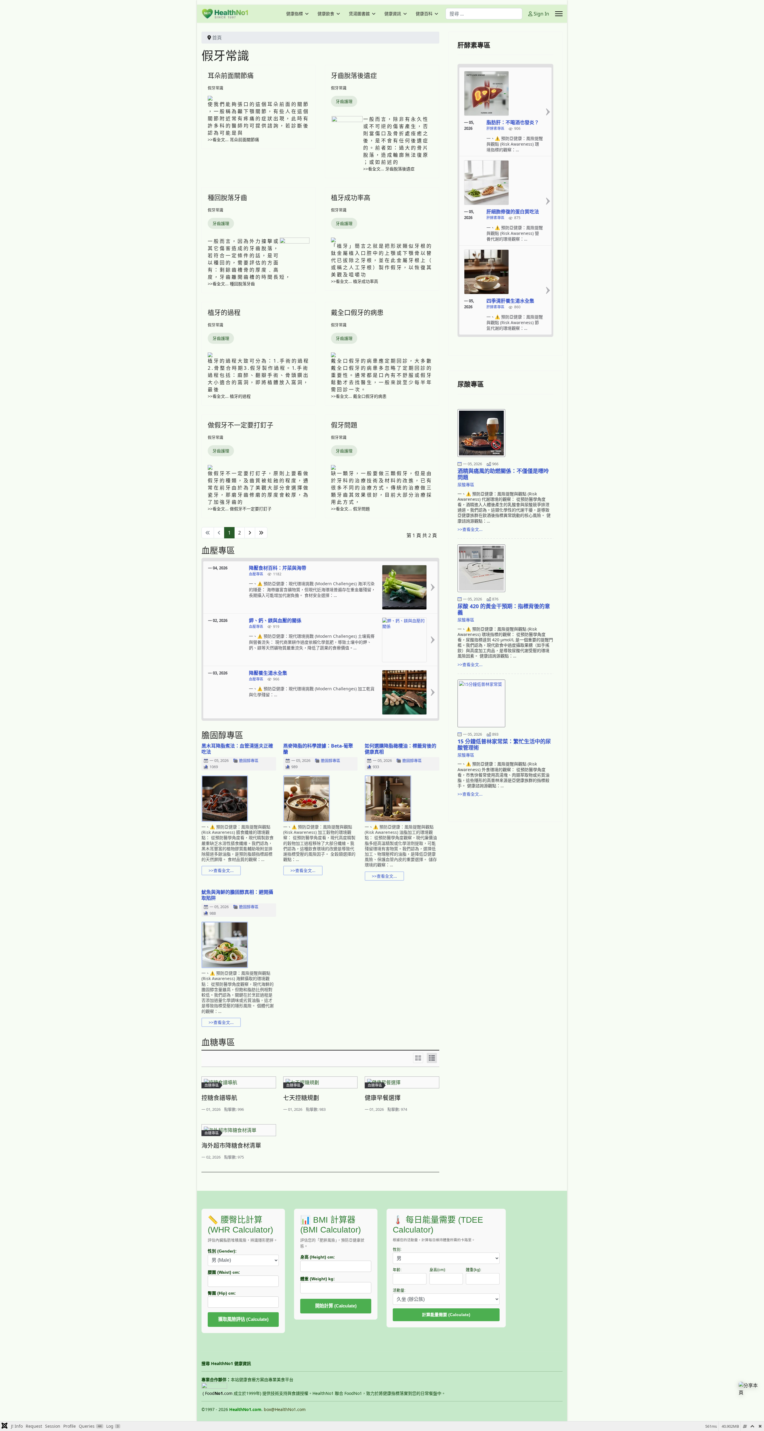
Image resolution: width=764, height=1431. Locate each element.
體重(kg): (473, 1270)
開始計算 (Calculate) (336, 1305)
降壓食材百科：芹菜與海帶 (277, 568)
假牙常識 (215, 87)
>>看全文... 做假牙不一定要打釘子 (240, 509)
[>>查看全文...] (433, 587)
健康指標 (294, 13)
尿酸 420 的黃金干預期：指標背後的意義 (504, 609)
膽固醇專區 (248, 760)
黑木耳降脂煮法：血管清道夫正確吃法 (237, 749)
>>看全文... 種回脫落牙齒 (231, 283)
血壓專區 (256, 574)
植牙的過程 (224, 312)
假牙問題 (344, 424)
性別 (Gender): (222, 1251)
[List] (432, 1058)
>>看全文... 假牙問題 (350, 509)
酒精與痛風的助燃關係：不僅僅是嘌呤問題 (503, 474)
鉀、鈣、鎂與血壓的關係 (275, 620)
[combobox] (484, 13)
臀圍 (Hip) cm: (222, 1293)
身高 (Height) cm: (317, 1257)
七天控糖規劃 (301, 1098)
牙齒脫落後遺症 (354, 75)
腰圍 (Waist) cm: (224, 1272)
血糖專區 (211, 1085)
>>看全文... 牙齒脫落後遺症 (389, 169)
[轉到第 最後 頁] (261, 532)
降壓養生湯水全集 (268, 673)
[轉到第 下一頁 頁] (249, 532)
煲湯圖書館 (359, 13)
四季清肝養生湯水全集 (510, 301)
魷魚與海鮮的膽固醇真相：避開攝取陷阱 (237, 895)
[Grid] (418, 1058)
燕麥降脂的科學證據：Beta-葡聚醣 (318, 749)
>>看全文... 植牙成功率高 (354, 281)
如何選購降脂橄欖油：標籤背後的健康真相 (400, 749)
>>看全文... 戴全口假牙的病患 (358, 396)
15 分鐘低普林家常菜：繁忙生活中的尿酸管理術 (504, 744)
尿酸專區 (466, 484)
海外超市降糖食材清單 (231, 1146)
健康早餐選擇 (383, 1098)
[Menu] (559, 14)
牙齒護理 (344, 101)
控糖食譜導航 (219, 1098)
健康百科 (424, 13)
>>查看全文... (221, 870)
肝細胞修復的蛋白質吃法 (512, 211)
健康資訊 (392, 13)
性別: (397, 1249)
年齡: (397, 1270)
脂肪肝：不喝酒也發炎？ (512, 122)
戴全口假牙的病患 (357, 312)
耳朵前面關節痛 (231, 75)
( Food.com (217, 1393)
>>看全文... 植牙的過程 (229, 396)
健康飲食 (326, 13)
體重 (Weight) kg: (317, 1278)
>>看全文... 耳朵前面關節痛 (233, 139)
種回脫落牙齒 (227, 197)
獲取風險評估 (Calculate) (243, 1319)
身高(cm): (437, 1270)
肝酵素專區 (495, 129)
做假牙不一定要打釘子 (240, 424)
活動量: (399, 1290)
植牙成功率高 (350, 197)
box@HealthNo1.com (285, 1409)
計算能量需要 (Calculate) (446, 1314)
